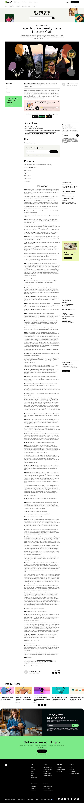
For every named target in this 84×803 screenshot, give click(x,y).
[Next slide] (45, 705)
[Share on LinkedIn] (59, 673)
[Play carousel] (42, 705)
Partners (32, 771)
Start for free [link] (54, 151)
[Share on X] (56, 673)
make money (33, 203)
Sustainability (33, 786)
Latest (29, 6)
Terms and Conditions (71, 141)
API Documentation (61, 769)
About (32, 767)
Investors (33, 769)
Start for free (75, 2)
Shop (71, 767)
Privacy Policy (65, 142)
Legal (32, 775)
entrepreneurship (36, 85)
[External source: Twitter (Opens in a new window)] (62, 799)
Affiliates (32, 773)
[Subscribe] (53, 18)
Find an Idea (11, 6)
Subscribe (75, 725)
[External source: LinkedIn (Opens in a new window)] (75, 799)
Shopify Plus (72, 771)
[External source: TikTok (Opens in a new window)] (71, 799)
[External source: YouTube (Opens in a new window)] (65, 799)
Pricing (30, 2)
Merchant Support (47, 767)
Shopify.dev (59, 767)
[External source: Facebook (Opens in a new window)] (59, 799)
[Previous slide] (39, 705)
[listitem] (42, 694)
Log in (67, 2)
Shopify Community (48, 775)
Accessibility (33, 790)
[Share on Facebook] (53, 673)
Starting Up (18, 6)
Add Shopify (66, 371)
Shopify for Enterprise (74, 773)
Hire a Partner (47, 771)
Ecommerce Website (48, 790)
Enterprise (36, 2)
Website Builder (47, 788)
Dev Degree (59, 771)
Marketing (24, 6)
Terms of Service (21, 799)
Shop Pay (72, 769)
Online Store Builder (48, 786)
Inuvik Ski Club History (42, 135)
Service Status (34, 777)
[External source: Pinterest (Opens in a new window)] (78, 799)
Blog (6, 6)
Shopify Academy (47, 773)
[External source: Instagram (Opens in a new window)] (68, 799)
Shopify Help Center (48, 769)
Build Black (33, 788)
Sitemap (37, 799)
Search (76, 6)
